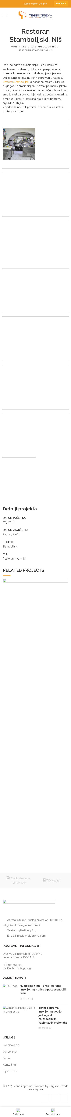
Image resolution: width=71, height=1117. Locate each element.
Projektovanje (11, 1045)
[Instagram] (9, 3)
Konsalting (9, 1064)
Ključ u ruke (10, 1071)
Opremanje (9, 1051)
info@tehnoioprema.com (30, 935)
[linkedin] (14, 3)
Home (14, 47)
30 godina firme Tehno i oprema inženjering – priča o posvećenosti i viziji (43, 989)
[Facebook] (5, 3)
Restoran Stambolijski (16, 81)
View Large (65, 582)
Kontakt (61, 3)
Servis (6, 1058)
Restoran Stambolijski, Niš (39, 47)
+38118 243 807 (27, 930)
